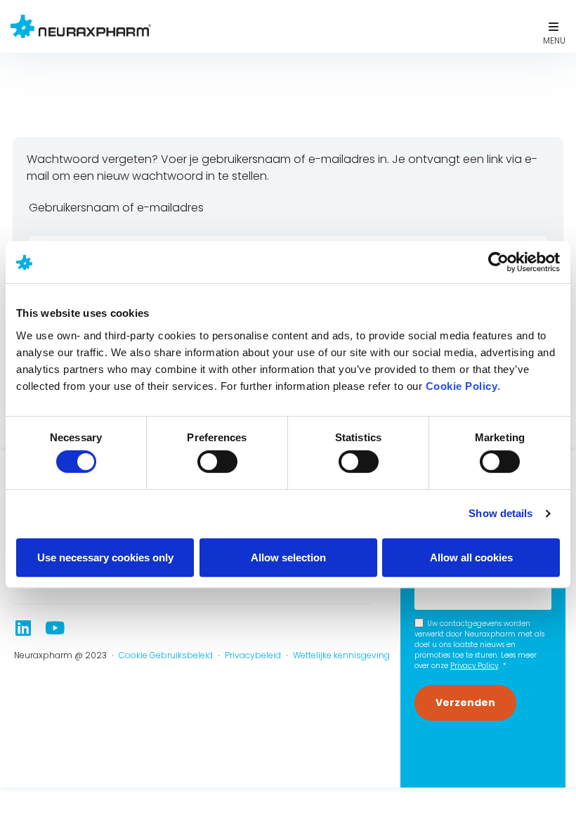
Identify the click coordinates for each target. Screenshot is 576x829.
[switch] (217, 461)
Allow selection (288, 557)
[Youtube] (54, 628)
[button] (553, 26)
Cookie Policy (462, 386)
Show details (500, 513)
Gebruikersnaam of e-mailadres (116, 208)
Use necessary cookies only (105, 557)
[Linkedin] (23, 628)
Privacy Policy (474, 665)
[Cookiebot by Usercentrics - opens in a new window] (498, 262)
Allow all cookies (471, 557)
